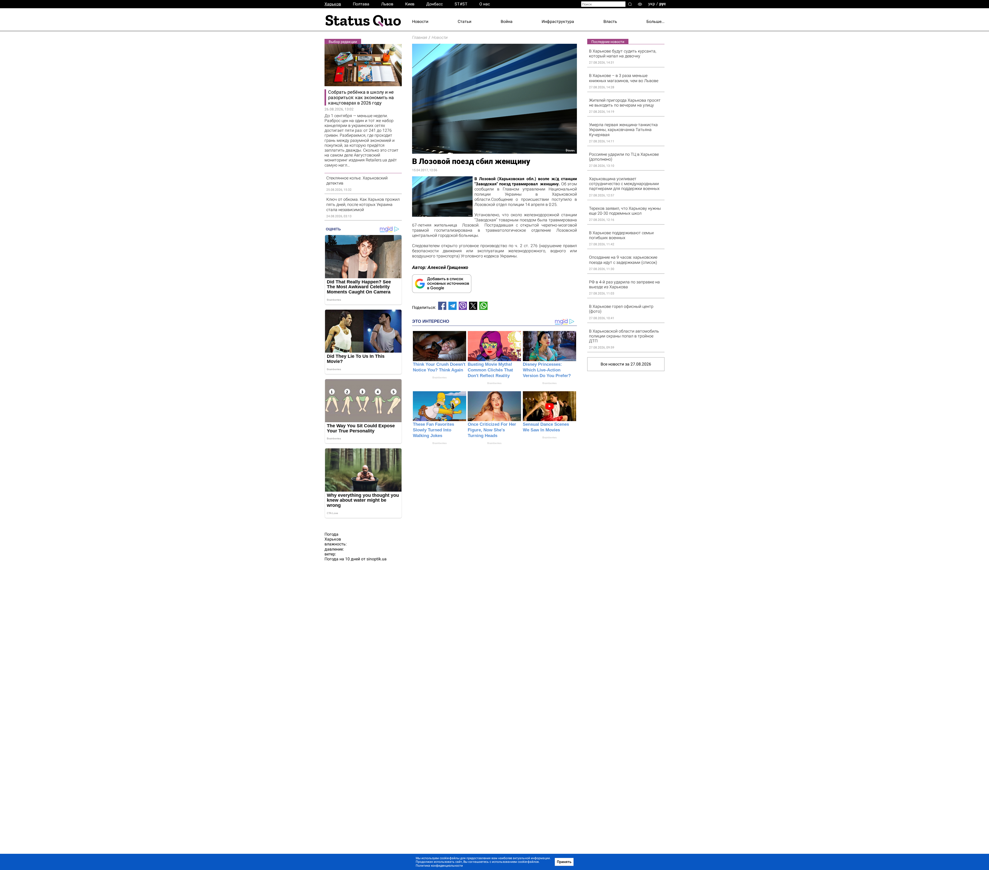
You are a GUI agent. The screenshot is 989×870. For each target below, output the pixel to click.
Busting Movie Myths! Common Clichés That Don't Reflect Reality (490, 370)
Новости (420, 21)
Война (507, 21)
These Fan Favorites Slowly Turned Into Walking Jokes (433, 430)
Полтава (361, 4)
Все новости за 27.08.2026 (626, 364)
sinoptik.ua (376, 558)
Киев (409, 4)
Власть (610, 21)
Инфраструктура (558, 21)
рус (662, 3)
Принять (564, 862)
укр (651, 3)
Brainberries (439, 377)
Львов (387, 4)
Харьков (333, 4)
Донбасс (434, 4)
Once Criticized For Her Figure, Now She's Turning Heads (492, 430)
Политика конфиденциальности (439, 865)
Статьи (464, 21)
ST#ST (461, 4)
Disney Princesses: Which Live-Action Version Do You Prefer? (547, 370)
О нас (484, 4)
